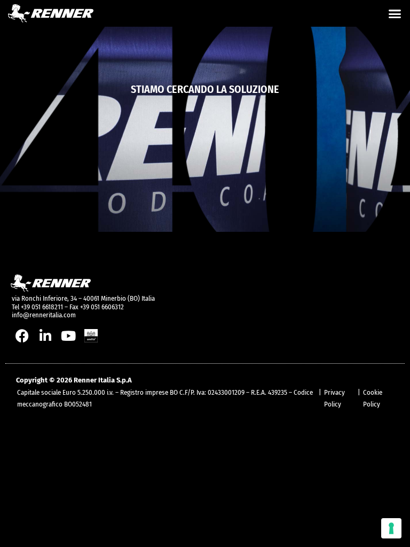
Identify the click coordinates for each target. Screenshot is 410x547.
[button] (395, 13)
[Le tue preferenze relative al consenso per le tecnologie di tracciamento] (391, 528)
